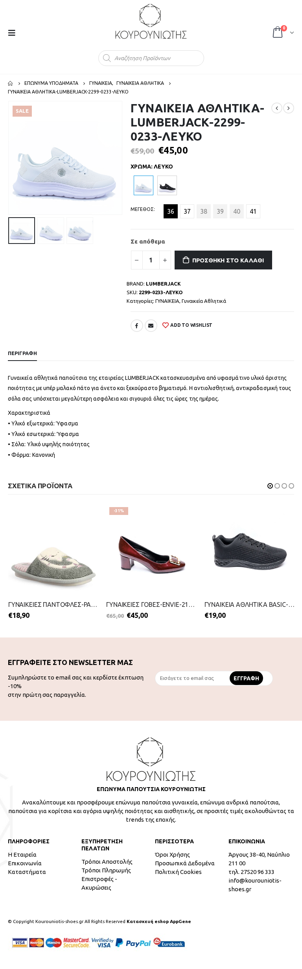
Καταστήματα (27, 871)
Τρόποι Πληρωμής (106, 870)
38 (203, 211)
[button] (270, 486)
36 (170, 211)
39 (220, 211)
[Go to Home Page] (10, 83)
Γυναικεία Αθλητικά (204, 301)
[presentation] (10, 158)
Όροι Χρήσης (172, 854)
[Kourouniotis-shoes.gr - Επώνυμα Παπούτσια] (151, 21)
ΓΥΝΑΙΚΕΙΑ (167, 301)
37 (187, 211)
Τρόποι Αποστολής (107, 861)
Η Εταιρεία (22, 854)
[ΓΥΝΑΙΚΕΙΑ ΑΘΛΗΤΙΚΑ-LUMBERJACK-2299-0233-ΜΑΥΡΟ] (167, 185)
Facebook (137, 325)
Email (151, 325)
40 (236, 211)
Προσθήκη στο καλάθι (228, 260)
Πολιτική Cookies (178, 871)
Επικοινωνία (25, 863)
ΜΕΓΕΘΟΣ (142, 209)
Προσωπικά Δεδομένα (185, 863)
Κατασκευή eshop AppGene (159, 921)
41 (253, 211)
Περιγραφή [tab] (22, 353)
